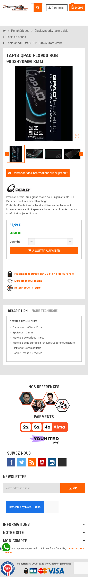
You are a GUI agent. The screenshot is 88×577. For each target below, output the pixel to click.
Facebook (11, 462)
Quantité (15, 241)
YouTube (42, 462)
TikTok (62, 462)
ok (74, 488)
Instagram (52, 462)
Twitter (21, 462)
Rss (32, 462)
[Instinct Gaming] (15, 7)
